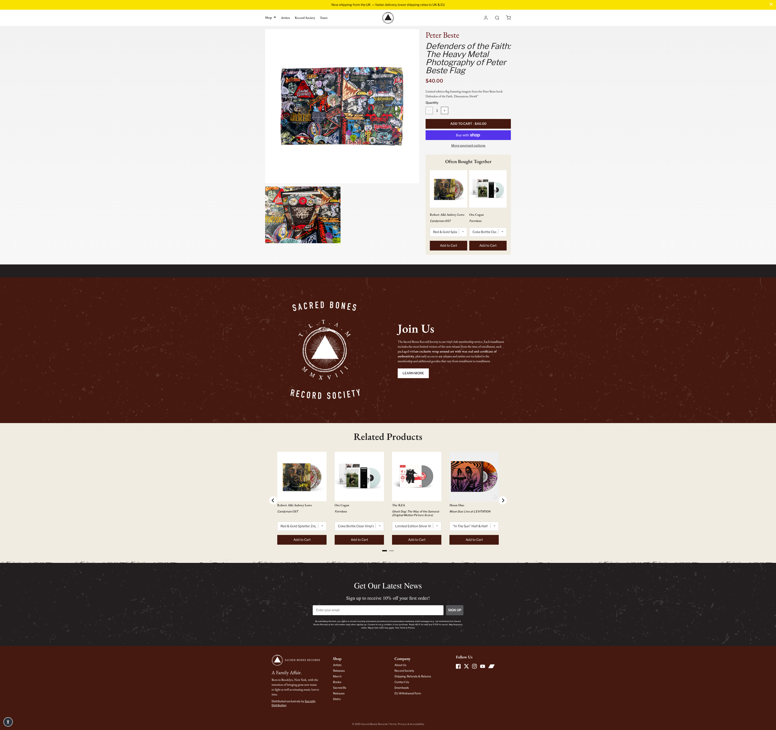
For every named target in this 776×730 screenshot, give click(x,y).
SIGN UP (454, 610)
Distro (337, 699)
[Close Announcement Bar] (771, 4)
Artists (285, 18)
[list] (342, 136)
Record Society (305, 18)
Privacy (402, 724)
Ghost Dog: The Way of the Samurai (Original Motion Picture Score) (415, 513)
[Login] (485, 18)
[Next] (503, 500)
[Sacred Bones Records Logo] (388, 18)
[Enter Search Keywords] (497, 18)
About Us (400, 665)
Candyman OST (440, 221)
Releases (339, 670)
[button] (508, 18)
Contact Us (401, 682)
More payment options (468, 145)
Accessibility (417, 724)
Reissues (339, 693)
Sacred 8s (339, 687)
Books (337, 682)
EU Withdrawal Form (407, 693)
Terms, (393, 724)
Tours (324, 18)
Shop (268, 17)
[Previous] (273, 500)
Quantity (432, 103)
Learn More (413, 373)
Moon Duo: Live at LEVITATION (469, 511)
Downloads (401, 687)
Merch (337, 676)
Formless (475, 221)
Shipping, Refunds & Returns (412, 676)
